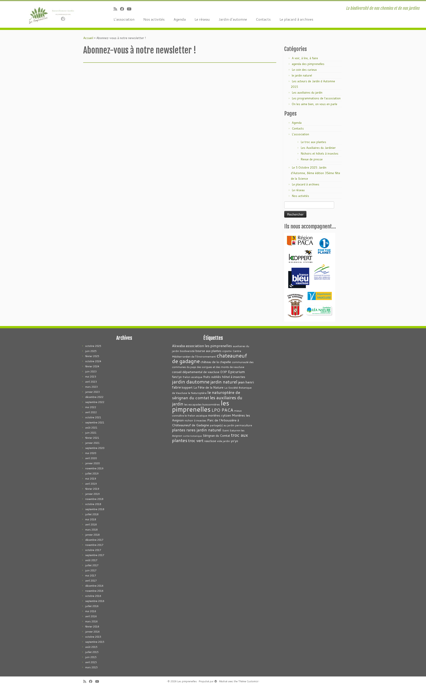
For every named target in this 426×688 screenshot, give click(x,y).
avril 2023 (91, 381)
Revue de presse (312, 159)
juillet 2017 (92, 565)
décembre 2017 (94, 540)
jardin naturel (223, 382)
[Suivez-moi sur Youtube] (130, 9)
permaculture (243, 425)
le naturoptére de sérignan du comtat (206, 395)
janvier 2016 (92, 631)
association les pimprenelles (209, 345)
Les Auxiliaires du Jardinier (318, 148)
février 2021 (92, 438)
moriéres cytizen (219, 415)
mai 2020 (90, 453)
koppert (187, 387)
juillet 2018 (92, 514)
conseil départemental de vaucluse (195, 372)
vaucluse (210, 441)
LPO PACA (222, 410)
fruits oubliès (212, 377)
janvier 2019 (92, 494)
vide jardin (223, 441)
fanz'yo (177, 377)
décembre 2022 (94, 397)
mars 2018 (91, 529)
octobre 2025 (93, 346)
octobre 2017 (93, 550)
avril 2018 (91, 524)
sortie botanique (192, 435)
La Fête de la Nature (208, 387)
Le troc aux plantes (313, 142)
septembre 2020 (94, 448)
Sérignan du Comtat (216, 435)
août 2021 (91, 427)
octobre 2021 (93, 417)
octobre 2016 (93, 596)
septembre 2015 (94, 642)
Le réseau (202, 19)
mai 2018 (90, 519)
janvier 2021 (92, 443)
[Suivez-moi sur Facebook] (123, 9)
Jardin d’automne (233, 19)
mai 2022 (90, 407)
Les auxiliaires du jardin (307, 92)
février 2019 (92, 489)
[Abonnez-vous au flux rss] (117, 9)
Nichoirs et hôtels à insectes (319, 153)
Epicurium (236, 371)
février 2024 (92, 366)
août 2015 (91, 647)
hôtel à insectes (233, 376)
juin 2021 (91, 432)
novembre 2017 (94, 545)
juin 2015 (91, 657)
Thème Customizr (248, 681)
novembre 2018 (94, 499)
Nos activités (154, 19)
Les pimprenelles (187, 681)
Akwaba (178, 345)
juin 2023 (91, 371)
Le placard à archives (296, 19)
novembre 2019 (94, 468)
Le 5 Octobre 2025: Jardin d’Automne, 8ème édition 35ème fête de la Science (315, 173)
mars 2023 (91, 387)
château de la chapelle (216, 362)
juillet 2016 (92, 606)
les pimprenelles (200, 406)
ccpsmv (227, 351)
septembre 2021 (94, 422)
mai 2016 (90, 611)
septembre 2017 (94, 555)
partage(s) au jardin (222, 425)
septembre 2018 (94, 509)
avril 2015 (91, 662)
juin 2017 (91, 570)
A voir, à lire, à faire (305, 58)
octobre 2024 (93, 361)
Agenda (180, 19)
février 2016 (92, 626)
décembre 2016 (94, 586)
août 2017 (91, 560)
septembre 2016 (94, 601)
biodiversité (187, 351)
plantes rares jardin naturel (196, 430)
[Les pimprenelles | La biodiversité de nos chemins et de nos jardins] (49, 14)
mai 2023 (90, 376)
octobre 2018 (93, 504)
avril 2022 (91, 412)
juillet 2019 (92, 473)
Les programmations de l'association (316, 98)
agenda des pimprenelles (308, 64)
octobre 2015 (93, 637)
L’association (124, 19)
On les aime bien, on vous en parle (314, 104)
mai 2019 (90, 478)
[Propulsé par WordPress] (215, 680)
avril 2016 (91, 616)
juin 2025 (91, 351)
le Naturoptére (197, 393)
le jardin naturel (302, 75)
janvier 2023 (92, 392)
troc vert (195, 440)
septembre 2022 (94, 402)
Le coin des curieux (304, 70)
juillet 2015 (92, 652)
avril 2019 (91, 484)
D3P (223, 372)
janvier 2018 (92, 535)
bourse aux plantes (208, 351)
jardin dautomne (190, 381)
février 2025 (92, 356)
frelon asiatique (192, 377)
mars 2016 (91, 621)
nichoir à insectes (195, 420)
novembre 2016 (94, 591)
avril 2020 (91, 458)
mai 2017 (90, 575)
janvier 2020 (92, 463)
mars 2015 (91, 667)
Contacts (263, 19)
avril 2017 (91, 580)
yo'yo (234, 441)
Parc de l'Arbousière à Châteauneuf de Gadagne (205, 422)
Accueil (88, 38)
